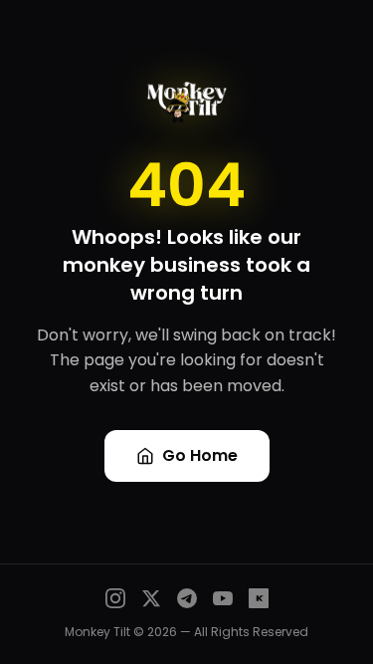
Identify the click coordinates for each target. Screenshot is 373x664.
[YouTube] (223, 598)
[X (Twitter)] (151, 598)
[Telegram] (187, 598)
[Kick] (259, 598)
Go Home (200, 455)
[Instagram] (115, 598)
